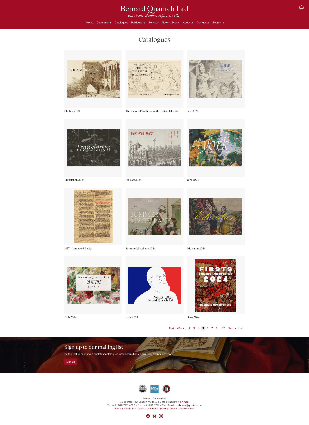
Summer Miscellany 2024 (140, 248)
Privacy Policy (167, 408)
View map (183, 401)
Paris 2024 (132, 317)
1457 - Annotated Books (78, 248)
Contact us (203, 22)
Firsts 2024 (193, 317)
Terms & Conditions (147, 408)
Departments (104, 22)
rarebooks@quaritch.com (188, 405)
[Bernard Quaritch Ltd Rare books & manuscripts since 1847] (154, 11)
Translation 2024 (74, 179)
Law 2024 (192, 111)
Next (231, 328)
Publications (138, 22)
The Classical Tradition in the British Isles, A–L (153, 111)
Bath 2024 (70, 317)
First (171, 328)
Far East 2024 (133, 179)
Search (217, 22)
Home (89, 22)
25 (223, 328)
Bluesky (154, 416)
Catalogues (121, 22)
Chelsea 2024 (72, 111)
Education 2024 (196, 248)
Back (181, 328)
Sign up (70, 361)
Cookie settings (186, 408)
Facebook (148, 416)
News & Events (171, 22)
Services (154, 22)
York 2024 (193, 179)
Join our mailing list (124, 408)
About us (188, 22)
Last (240, 328)
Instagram (161, 416)
